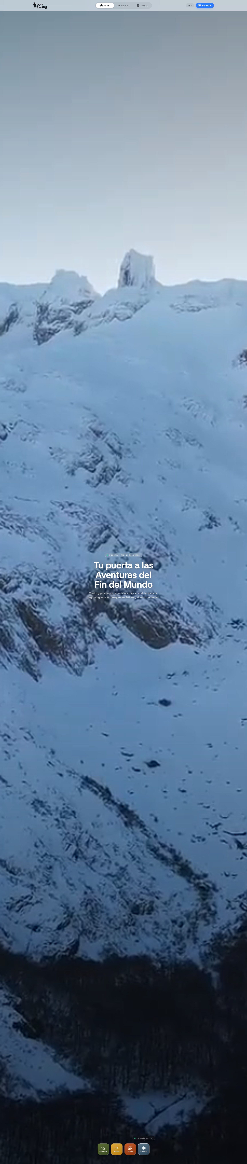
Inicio (106, 5)
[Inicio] (40, 5)
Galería (144, 5)
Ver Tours (206, 5)
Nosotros (125, 5)
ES (189, 5)
